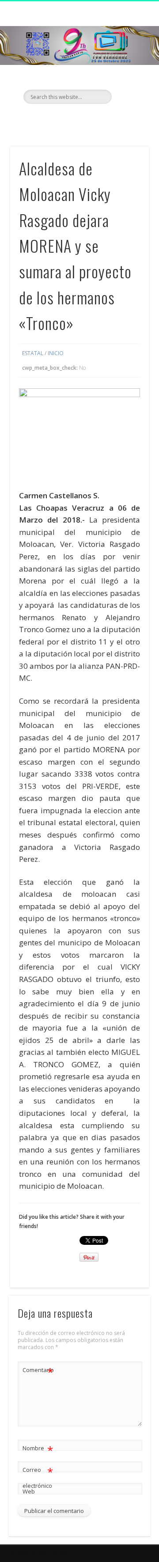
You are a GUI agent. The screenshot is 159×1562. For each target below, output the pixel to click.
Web (29, 1491)
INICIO (56, 353)
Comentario (38, 1371)
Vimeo (96, 119)
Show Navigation (128, 79)
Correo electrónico (38, 1477)
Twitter (78, 119)
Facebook (60, 119)
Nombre (38, 1449)
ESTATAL (32, 353)
